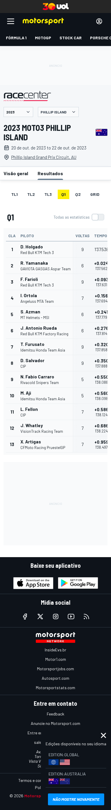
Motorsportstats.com (55, 687)
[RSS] (86, 616)
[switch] (79, 217)
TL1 (14, 194)
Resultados (50, 173)
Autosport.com (55, 678)
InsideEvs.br (55, 649)
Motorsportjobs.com (55, 668)
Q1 (63, 194)
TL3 (48, 194)
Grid (94, 194)
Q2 (78, 194)
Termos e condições (36, 780)
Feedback (55, 713)
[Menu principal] (10, 21)
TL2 (31, 194)
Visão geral (16, 173)
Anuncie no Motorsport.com (55, 723)
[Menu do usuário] (99, 21)
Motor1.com (55, 659)
